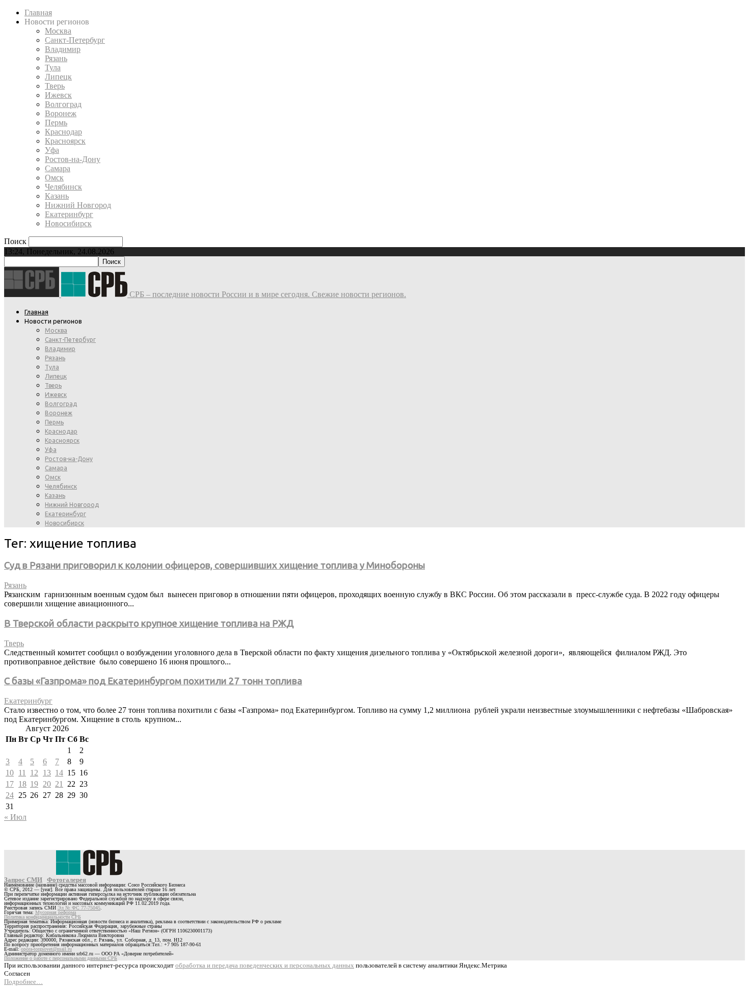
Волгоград (63, 104)
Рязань (56, 58)
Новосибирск (68, 223)
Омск (54, 177)
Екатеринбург (69, 214)
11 (22, 772)
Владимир (63, 49)
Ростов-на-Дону (72, 159)
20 (47, 784)
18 (22, 784)
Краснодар (63, 131)
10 (10, 772)
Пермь (56, 122)
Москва (58, 30)
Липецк (58, 76)
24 (10, 795)
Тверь (55, 86)
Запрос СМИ (23, 880)
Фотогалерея (66, 880)
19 (34, 784)
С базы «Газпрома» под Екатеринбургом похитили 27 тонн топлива (153, 681)
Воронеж (60, 113)
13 (47, 772)
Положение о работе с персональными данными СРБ (60, 958)
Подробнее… (23, 981)
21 (59, 784)
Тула (53, 67)
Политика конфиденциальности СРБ (42, 917)
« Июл (15, 817)
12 (34, 772)
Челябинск (63, 186)
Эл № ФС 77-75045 (79, 908)
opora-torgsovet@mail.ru (46, 949)
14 (59, 772)
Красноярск (65, 141)
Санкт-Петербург (75, 40)
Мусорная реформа (55, 912)
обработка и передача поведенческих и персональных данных (264, 965)
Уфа (52, 150)
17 (10, 784)
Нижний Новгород (78, 205)
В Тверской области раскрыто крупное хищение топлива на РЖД (149, 623)
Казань (57, 196)
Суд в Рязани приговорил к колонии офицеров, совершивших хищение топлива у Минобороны (214, 565)
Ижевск (58, 95)
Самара (57, 168)
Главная (38, 12)
